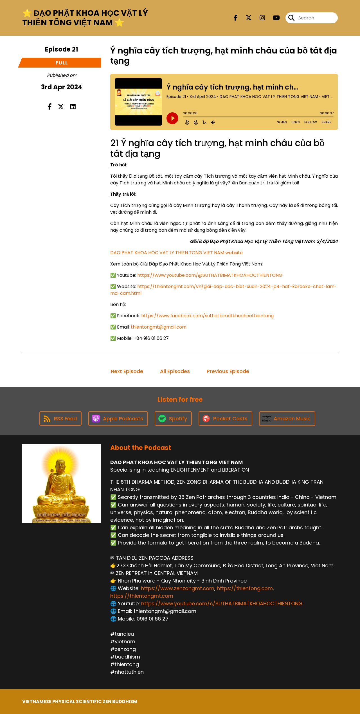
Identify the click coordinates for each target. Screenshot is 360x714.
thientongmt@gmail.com (158, 327)
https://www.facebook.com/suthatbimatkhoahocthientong (207, 316)
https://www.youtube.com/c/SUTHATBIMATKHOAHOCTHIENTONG (222, 603)
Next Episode (127, 371)
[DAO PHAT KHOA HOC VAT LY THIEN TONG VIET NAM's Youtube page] (273, 18)
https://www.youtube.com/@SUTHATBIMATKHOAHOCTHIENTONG (209, 275)
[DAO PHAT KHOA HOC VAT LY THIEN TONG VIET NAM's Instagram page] (259, 18)
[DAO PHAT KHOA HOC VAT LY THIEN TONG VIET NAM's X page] (245, 18)
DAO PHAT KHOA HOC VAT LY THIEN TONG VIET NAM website (176, 252)
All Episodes (175, 371)
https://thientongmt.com (141, 595)
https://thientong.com (245, 588)
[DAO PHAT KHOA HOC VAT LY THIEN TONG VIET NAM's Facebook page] (236, 18)
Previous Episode (228, 371)
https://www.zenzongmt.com (177, 588)
